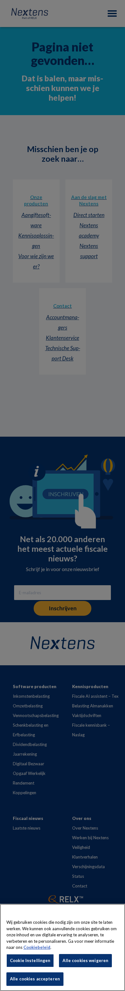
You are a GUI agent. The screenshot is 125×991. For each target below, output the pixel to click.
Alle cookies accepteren (35, 978)
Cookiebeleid (36, 947)
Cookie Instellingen (30, 960)
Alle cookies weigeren (85, 960)
